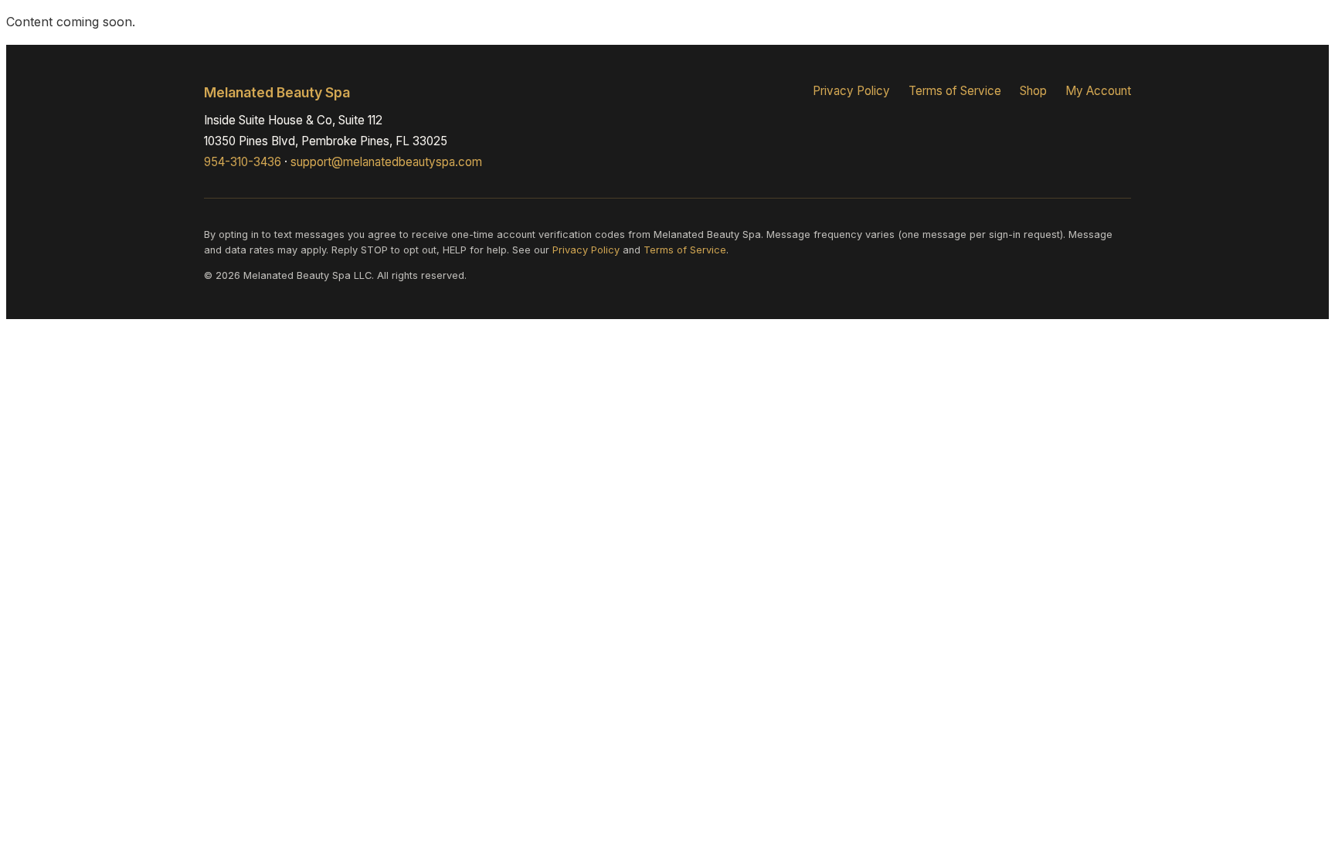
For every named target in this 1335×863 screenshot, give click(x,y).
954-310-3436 (242, 162)
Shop (1033, 90)
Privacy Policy (851, 90)
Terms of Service (955, 90)
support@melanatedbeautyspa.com (386, 162)
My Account (1098, 90)
